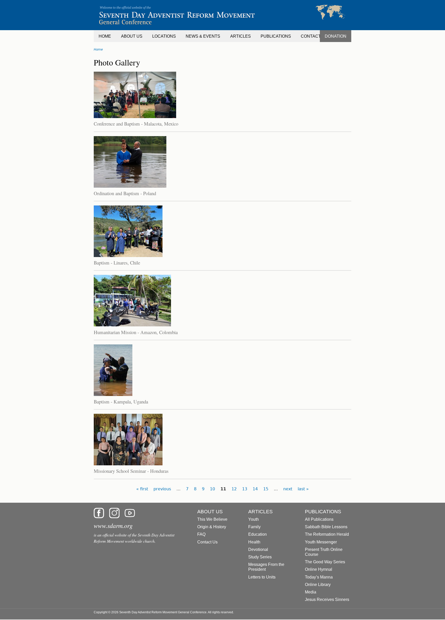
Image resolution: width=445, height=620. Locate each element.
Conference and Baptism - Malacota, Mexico (136, 123)
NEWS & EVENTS (203, 36)
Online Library (318, 584)
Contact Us (207, 542)
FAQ (201, 534)
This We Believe (212, 519)
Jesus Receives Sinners (327, 599)
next (287, 488)
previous (162, 488)
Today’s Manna (319, 577)
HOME (105, 36)
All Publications (319, 519)
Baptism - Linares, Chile (117, 262)
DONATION (335, 36)
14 (255, 488)
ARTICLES (240, 36)
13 (244, 488)
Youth (253, 519)
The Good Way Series (325, 562)
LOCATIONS (164, 36)
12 (234, 488)
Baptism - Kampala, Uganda (121, 401)
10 (212, 488)
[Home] (222, 15)
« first (142, 488)
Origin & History (211, 527)
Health (254, 542)
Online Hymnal (318, 569)
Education (257, 534)
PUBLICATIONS (276, 36)
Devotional (258, 549)
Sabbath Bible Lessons (326, 527)
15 (265, 488)
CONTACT (311, 36)
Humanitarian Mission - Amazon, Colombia (136, 332)
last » (303, 488)
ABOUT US (131, 36)
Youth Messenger (321, 542)
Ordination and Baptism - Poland (125, 193)
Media (310, 592)
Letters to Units (262, 577)
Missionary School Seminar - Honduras (131, 471)
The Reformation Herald (327, 534)
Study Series (260, 557)
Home (98, 49)
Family (254, 527)
